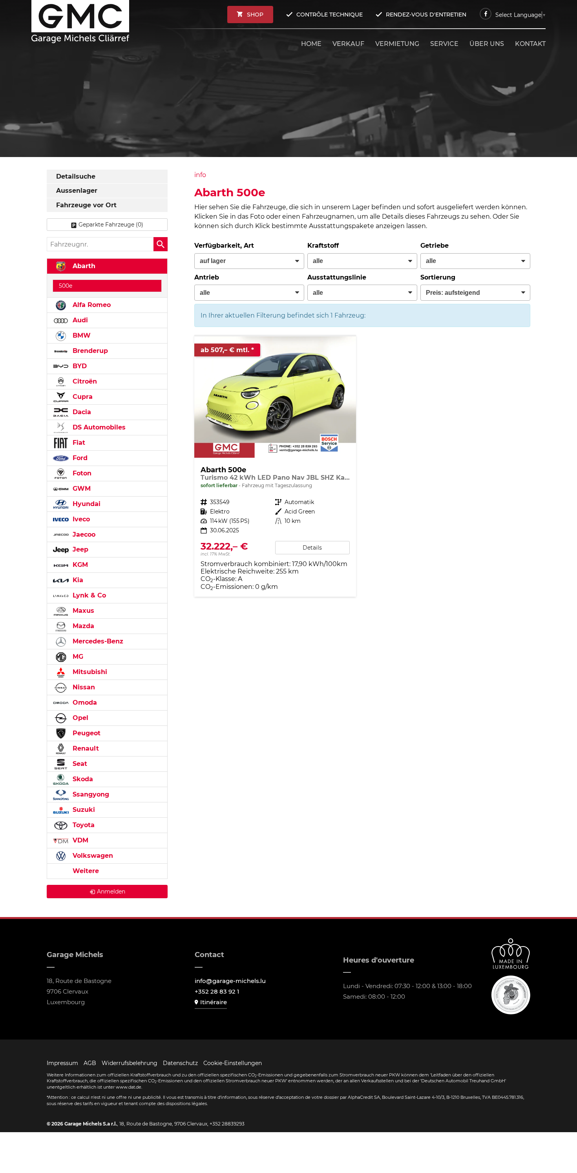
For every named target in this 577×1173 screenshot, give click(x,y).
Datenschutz (180, 1063)
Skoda (82, 779)
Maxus (82, 610)
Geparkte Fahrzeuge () (111, 224)
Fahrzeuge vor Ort (86, 205)
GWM (81, 488)
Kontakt (530, 44)
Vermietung (397, 44)
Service (444, 44)
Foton (81, 473)
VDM (79, 840)
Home (311, 44)
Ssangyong (90, 794)
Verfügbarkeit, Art (224, 245)
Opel (79, 718)
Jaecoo (83, 534)
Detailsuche (75, 176)
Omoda (84, 702)
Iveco (80, 519)
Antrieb (206, 277)
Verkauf (348, 44)
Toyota (83, 825)
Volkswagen (92, 855)
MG (77, 656)
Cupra (82, 396)
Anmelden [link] (111, 891)
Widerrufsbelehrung (129, 1063)
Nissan (83, 687)
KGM (79, 564)
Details (312, 547)
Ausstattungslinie (336, 277)
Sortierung (437, 277)
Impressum (62, 1063)
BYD (79, 366)
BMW (81, 335)
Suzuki (83, 809)
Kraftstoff (323, 245)
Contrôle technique (329, 14)
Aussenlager (76, 190)
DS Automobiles (98, 427)
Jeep (79, 549)
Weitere (85, 871)
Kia (77, 580)
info (200, 175)
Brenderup (89, 350)
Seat (79, 763)
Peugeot (85, 733)
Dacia (81, 412)
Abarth (83, 266)
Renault (85, 748)
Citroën (84, 381)
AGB (90, 1063)
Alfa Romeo (91, 305)
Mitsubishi (89, 672)
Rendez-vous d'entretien (426, 14)
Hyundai (85, 504)
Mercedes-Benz (97, 641)
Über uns (486, 44)
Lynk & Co (88, 595)
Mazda (82, 626)
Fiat (78, 442)
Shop (255, 14)
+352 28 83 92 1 (217, 991)
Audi (79, 320)
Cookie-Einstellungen (232, 1063)
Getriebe (434, 245)
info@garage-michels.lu (230, 981)
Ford (79, 458)
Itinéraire (213, 1002)
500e (65, 285)
